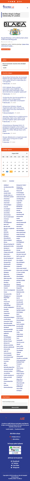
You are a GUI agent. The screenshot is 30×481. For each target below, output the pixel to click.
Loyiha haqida (9, 429)
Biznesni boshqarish (9, 112)
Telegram (16, 467)
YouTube (16, 465)
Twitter (15, 463)
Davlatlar (11, 181)
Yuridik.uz (19, 478)
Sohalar (4, 181)
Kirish (20, 1)
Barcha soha (7, 83)
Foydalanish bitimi (19, 429)
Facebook (15, 461)
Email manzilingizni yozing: (8, 401)
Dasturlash (6, 142)
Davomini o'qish (5, 49)
